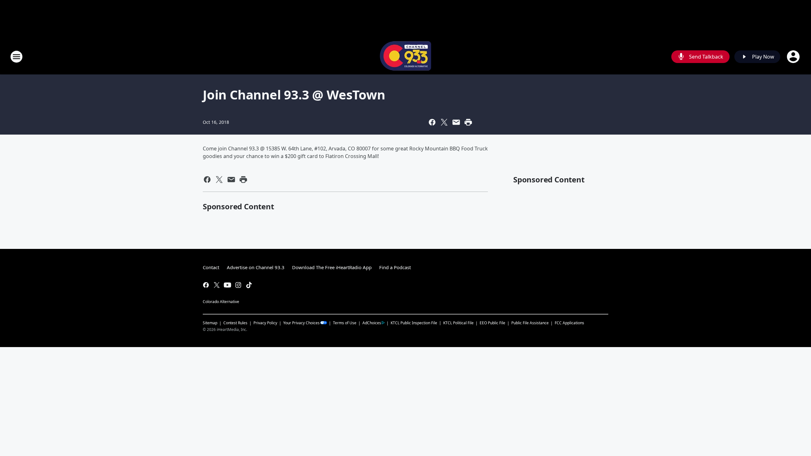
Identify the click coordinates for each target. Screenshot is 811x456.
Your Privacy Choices (301, 323)
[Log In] (794, 56)
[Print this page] (468, 122)
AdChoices (371, 323)
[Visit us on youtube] (227, 285)
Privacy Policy (265, 323)
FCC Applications (569, 322)
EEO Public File (492, 323)
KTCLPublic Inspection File (414, 322)
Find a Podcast (395, 267)
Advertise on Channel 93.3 (255, 267)
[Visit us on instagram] (238, 285)
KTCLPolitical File (458, 323)
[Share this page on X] (444, 122)
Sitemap (210, 323)
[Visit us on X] (216, 285)
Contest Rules (235, 323)
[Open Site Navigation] (16, 56)
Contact (211, 267)
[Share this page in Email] (456, 122)
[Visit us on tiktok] (249, 285)
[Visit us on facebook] (206, 285)
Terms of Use (344, 323)
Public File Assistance (530, 323)
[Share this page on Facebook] (432, 122)
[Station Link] (405, 56)
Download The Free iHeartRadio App (332, 267)
